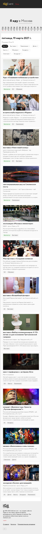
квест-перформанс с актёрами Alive (18, 372)
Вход (17, 4)
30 (26, 29)
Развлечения (25, 46)
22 (3, 29)
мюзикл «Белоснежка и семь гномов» (18, 446)
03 (38, 29)
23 (6, 29)
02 (34, 29)
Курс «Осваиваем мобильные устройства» (21, 77)
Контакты (13, 524)
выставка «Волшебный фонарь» (16, 295)
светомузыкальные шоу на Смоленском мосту (19, 185)
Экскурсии (17, 54)
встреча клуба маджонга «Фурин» (17, 112)
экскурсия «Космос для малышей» (17, 483)
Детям (35, 46)
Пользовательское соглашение (26, 524)
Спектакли (6, 54)
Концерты (25, 50)
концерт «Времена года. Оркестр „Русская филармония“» (17, 408)
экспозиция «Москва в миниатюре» (18, 223)
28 (20, 29)
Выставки (13, 46)
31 (28, 29)
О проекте (6, 524)
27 (17, 29)
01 (31, 29)
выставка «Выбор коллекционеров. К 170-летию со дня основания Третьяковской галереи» (20, 334)
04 (41, 29)
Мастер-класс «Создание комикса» (18, 258)
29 (23, 29)
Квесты (6, 50)
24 (8, 29)
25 (11, 29)
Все (5, 46)
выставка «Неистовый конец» (15, 147)
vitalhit (4, 520)
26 (14, 29)
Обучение (15, 50)
